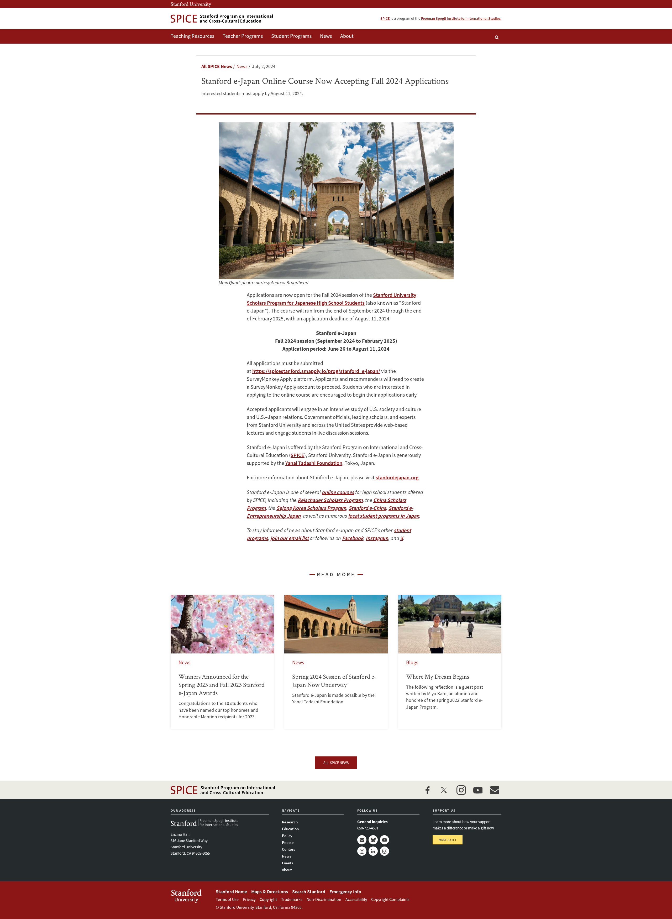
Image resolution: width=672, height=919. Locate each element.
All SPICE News (216, 66)
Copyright (268, 899)
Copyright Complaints (390, 899)
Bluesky (373, 839)
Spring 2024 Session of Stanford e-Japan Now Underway (335, 662)
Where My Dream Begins (449, 662)
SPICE (385, 18)
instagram (461, 790)
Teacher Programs (243, 36)
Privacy (249, 899)
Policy (287, 835)
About (347, 36)
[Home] (222, 18)
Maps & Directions (269, 892)
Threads (384, 851)
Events (287, 862)
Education (290, 828)
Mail (361, 839)
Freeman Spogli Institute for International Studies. (461, 18)
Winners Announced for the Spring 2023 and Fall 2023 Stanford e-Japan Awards (222, 662)
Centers (288, 849)
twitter (444, 790)
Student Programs (291, 36)
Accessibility (356, 899)
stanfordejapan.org (397, 477)
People (288, 842)
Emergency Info (345, 892)
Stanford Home (231, 892)
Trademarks (291, 899)
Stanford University (191, 4)
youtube (477, 790)
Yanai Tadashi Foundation (313, 463)
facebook (427, 790)
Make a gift (447, 840)
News (326, 36)
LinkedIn (373, 851)
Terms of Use (227, 899)
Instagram (361, 851)
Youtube (384, 839)
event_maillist (494, 790)
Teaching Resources (192, 36)
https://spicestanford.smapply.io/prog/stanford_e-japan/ (316, 371)
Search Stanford (308, 892)
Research (290, 821)
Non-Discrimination (324, 899)
